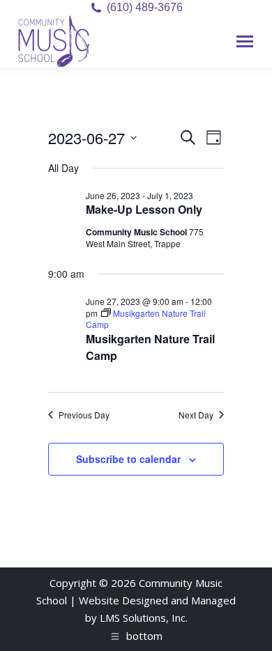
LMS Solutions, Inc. (144, 618)
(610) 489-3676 (145, 7)
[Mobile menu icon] (245, 41)
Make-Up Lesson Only (144, 209)
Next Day (196, 415)
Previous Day (84, 415)
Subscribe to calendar (128, 459)
